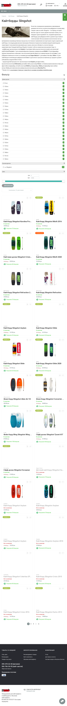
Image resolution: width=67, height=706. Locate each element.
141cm (6, 122)
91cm (6, 83)
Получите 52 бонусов (45, 335)
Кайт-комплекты (27, 657)
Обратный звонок (22, 5)
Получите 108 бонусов (45, 406)
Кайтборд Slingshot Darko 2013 (49, 612)
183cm (6, 159)
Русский (49, 5)
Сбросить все (8, 185)
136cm (6, 106)
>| (38, 624)
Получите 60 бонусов (45, 548)
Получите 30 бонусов (45, 619)
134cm (6, 99)
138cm (6, 113)
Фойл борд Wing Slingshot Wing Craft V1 (18, 435)
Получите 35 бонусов (45, 228)
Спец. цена (4, 654)
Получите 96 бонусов (12, 583)
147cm (6, 136)
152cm (6, 142)
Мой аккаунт (50, 3)
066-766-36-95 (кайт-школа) (12, 666)
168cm (6, 152)
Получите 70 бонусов (45, 264)
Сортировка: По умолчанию (16, 190)
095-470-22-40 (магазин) (27, 4)
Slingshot (9, 167)
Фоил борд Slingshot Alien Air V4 (17, 399)
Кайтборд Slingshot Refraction (48, 293)
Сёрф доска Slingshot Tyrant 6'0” (49, 435)
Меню (5, 11)
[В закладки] (30, 198)
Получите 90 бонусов (45, 441)
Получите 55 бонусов (45, 370)
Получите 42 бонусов (12, 548)
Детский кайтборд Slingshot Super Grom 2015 (50, 470)
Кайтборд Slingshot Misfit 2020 (49, 257)
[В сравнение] (27, 198)
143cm (6, 129)
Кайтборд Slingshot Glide (46, 328)
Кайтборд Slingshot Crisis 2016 (16, 612)
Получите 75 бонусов (12, 228)
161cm (6, 155)
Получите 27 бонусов (45, 477)
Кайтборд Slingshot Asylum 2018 (49, 541)
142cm (6, 126)
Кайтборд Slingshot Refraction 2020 (18, 293)
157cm (6, 146)
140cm (6, 119)
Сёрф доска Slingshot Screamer (17, 470)
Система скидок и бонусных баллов (54, 659)
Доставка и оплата (50, 657)
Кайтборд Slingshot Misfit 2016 (49, 222)
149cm (6, 139)
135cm (6, 103)
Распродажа (5, 657)
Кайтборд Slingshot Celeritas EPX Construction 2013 (18, 577)
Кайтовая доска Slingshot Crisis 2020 (18, 257)
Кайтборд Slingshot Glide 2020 (48, 364)
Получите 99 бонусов (12, 406)
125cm (6, 86)
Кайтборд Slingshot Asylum (15, 328)
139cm (6, 116)
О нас (46, 654)
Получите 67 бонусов (45, 512)
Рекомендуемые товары (30, 654)
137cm (6, 109)
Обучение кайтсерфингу (29, 659)
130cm (6, 89)
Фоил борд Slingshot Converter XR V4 (50, 399)
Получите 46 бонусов (12, 264)
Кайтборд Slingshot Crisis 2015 (49, 577)
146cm (6, 132)
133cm (6, 96)
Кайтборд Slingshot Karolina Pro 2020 (18, 222)
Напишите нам (30, 691)
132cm (6, 93)
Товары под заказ (6, 659)
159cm (6, 149)
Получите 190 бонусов (12, 441)
